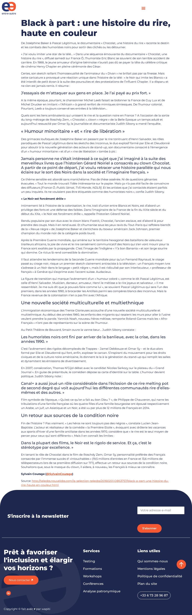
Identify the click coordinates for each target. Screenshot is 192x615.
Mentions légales (151, 569)
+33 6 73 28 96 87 (154, 595)
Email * (142, 504)
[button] (143, 8)
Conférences (93, 584)
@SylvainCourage (59, 474)
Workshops (92, 576)
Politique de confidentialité (159, 576)
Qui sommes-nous (152, 561)
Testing (89, 561)
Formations (92, 569)
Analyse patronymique (101, 591)
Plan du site (147, 584)
